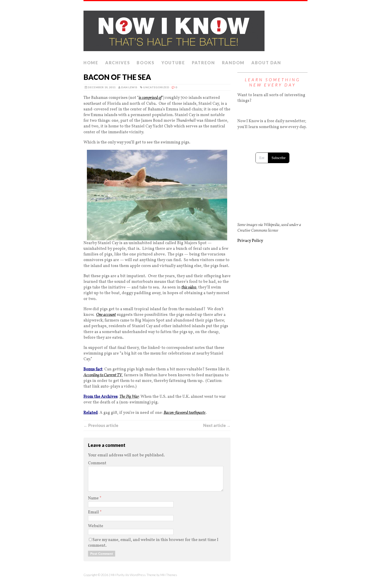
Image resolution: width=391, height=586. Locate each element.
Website (95, 526)
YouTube (173, 62)
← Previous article (100, 425)
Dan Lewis (129, 87)
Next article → (217, 425)
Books (146, 62)
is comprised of (150, 98)
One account (106, 315)
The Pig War (129, 397)
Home (90, 62)
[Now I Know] (195, 29)
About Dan (266, 62)
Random (233, 62)
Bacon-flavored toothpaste (184, 413)
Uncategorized (156, 87)
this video (188, 287)
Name (94, 498)
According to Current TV (102, 375)
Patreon (203, 62)
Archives (117, 62)
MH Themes (168, 575)
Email (94, 512)
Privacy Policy (250, 241)
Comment (97, 463)
